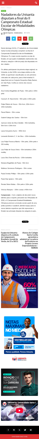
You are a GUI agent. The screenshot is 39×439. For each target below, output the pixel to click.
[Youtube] (31, 430)
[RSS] (19, 430)
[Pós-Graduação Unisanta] (19, 395)
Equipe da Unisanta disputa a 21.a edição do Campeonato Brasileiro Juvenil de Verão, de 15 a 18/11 (10, 237)
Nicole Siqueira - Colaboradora (13, 33)
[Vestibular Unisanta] (19, 307)
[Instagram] (14, 430)
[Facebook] (8, 430)
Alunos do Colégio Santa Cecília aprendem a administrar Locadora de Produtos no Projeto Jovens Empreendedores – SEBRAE (29, 240)
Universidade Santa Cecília (19, 436)
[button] (36, 3)
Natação (3, 11)
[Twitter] (25, 430)
